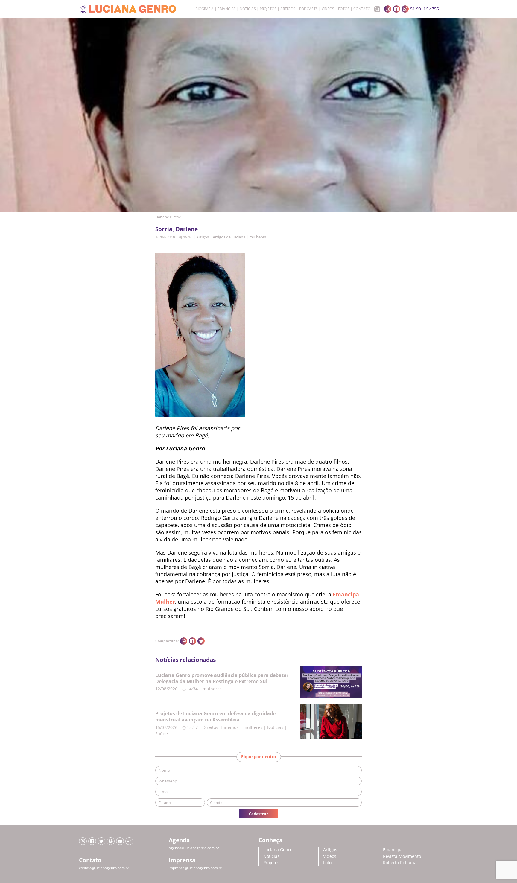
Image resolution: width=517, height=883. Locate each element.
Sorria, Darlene (176, 229)
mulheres (257, 237)
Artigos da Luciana (229, 237)
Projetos (268, 9)
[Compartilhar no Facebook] (192, 641)
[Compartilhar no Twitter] (201, 641)
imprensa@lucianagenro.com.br (195, 867)
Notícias (248, 9)
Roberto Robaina (399, 862)
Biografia (204, 9)
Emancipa (227, 9)
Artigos (287, 9)
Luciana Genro (277, 849)
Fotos (343, 9)
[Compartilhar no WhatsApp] (183, 641)
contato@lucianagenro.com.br (104, 867)
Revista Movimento (402, 856)
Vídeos (328, 9)
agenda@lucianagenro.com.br (194, 847)
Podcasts (308, 9)
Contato (361, 9)
